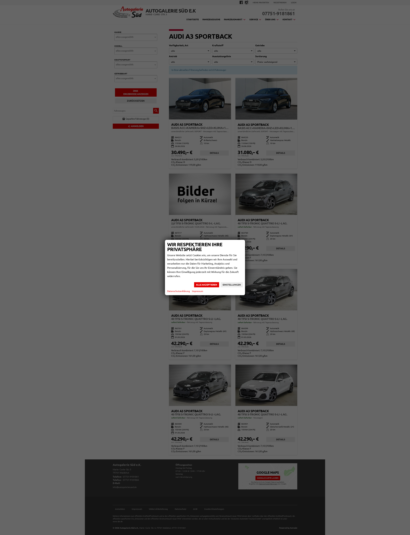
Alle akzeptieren (206, 284)
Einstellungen (232, 284)
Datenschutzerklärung (178, 291)
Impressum (197, 291)
